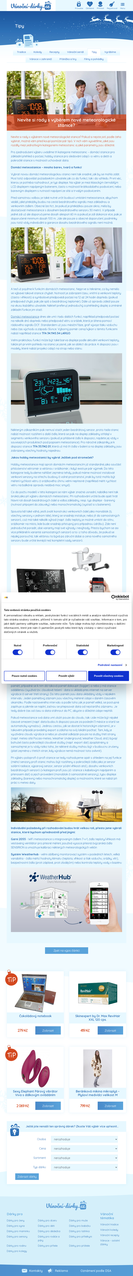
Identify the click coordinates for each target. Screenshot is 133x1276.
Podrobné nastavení (110, 664)
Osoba (41, 1139)
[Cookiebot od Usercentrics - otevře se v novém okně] (114, 597)
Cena (42, 1148)
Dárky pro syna (16, 1225)
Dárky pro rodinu (16, 1245)
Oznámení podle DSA (96, 1271)
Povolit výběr (66, 675)
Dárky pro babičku (80, 1225)
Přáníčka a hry (68, 59)
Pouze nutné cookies (24, 675)
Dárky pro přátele (79, 1245)
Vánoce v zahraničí (40, 59)
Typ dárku (39, 1167)
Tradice (21, 52)
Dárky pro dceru (47, 1220)
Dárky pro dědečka (49, 1231)
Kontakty (36, 1271)
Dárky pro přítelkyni (80, 1236)
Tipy (94, 52)
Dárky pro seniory (17, 1236)
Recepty (54, 52)
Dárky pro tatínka (79, 1231)
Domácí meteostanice (25, 316)
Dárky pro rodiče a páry (49, 1238)
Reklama (61, 1271)
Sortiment (39, 1158)
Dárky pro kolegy (17, 1251)
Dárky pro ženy (15, 1220)
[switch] (50, 652)
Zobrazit (48, 1030)
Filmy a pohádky (94, 59)
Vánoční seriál (75, 52)
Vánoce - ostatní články (110, 1242)
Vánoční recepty (109, 1235)
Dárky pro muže (78, 1220)
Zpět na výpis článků (67, 950)
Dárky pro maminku (18, 1231)
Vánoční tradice (109, 1224)
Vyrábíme (110, 52)
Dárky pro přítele (47, 1245)
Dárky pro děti (46, 1225)
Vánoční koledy (109, 1229)
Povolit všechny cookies (108, 675)
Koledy (38, 52)
